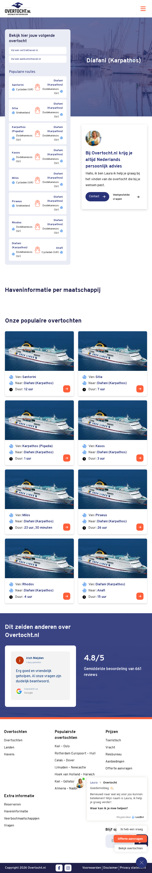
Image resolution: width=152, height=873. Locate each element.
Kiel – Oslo (62, 746)
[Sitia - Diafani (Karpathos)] (112, 363)
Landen (9, 747)
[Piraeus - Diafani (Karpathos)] (112, 501)
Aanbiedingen (114, 761)
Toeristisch (113, 740)
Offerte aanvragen (118, 768)
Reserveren (12, 804)
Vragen (9, 825)
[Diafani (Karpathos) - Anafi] (112, 571)
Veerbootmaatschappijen (21, 818)
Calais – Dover (65, 760)
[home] (18, 8)
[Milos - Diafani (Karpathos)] (39, 501)
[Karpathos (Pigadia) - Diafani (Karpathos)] (39, 432)
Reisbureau (113, 754)
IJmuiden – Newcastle (70, 767)
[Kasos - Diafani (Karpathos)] (112, 432)
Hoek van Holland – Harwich (75, 774)
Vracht (110, 747)
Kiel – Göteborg (66, 781)
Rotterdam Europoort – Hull (75, 753)
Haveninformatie (16, 811)
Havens (9, 754)
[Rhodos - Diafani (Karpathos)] (39, 571)
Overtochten (13, 740)
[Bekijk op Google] (20, 660)
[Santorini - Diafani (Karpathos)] (39, 363)
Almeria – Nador (66, 788)
